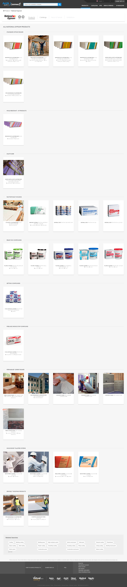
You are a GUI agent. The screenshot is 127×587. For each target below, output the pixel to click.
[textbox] (40, 4)
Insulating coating (71, 545)
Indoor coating (12, 545)
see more (10, 551)
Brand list (81, 563)
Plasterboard (110, 542)
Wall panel (81, 542)
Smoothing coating (52, 545)
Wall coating (22, 545)
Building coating (19, 542)
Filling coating (81, 545)
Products (85, 5)
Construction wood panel (73, 549)
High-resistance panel (53, 542)
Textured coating (100, 542)
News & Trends (108, 5)
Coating (11, 542)
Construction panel (42, 549)
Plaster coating (41, 545)
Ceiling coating (99, 545)
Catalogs (94, 5)
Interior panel (12, 549)
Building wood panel (111, 545)
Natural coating (99, 549)
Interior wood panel (71, 542)
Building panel (41, 542)
